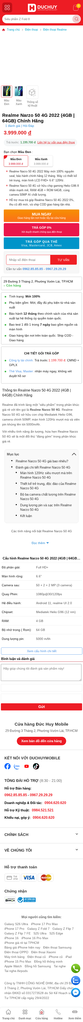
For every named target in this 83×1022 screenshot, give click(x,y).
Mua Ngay (41, 216)
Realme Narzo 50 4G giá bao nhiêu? (42, 461)
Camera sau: (11, 585)
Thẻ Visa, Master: (21, 371)
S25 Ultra (39, 933)
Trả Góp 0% (41, 229)
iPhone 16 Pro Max (34, 938)
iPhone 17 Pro (14, 928)
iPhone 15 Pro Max (17, 961)
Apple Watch (13, 966)
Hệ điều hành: (11, 603)
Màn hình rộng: (12, 576)
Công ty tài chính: (21, 360)
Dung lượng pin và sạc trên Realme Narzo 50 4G (46, 507)
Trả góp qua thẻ (41, 243)
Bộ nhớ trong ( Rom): (17, 630)
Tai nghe (60, 966)
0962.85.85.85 (33, 269)
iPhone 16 (11, 938)
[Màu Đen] (6, 91)
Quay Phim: (10, 594)
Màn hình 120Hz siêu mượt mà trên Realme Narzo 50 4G (46, 475)
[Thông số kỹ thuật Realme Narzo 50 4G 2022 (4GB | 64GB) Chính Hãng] (32, 92)
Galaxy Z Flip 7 (63, 928)
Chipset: (7, 612)
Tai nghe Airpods (16, 971)
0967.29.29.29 (56, 269)
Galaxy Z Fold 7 (38, 928)
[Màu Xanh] (18, 91)
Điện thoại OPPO (16, 952)
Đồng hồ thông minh (48, 961)
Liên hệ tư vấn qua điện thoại (56, 142)
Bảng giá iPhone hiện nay (22, 947)
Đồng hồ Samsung (38, 966)
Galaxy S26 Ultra (16, 924)
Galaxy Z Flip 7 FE (17, 933)
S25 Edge (56, 933)
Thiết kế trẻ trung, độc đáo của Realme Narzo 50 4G (48, 486)
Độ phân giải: (11, 567)
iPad (69, 957)
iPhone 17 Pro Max (44, 924)
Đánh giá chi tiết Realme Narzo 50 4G (43, 467)
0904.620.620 (55, 803)
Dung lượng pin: (13, 639)
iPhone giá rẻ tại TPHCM (21, 943)
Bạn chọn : (19, 152)
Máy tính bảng (14, 957)
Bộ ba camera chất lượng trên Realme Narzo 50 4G (48, 496)
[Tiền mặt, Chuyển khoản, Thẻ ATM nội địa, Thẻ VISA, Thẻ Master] (28, 877)
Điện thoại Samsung (57, 947)
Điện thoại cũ (36, 957)
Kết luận (26, 516)
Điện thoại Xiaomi (43, 952)
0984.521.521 (43, 810)
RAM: (6, 621)
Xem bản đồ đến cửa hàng (41, 741)
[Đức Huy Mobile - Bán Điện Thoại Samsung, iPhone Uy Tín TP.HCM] (43, 8)
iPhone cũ (56, 957)
